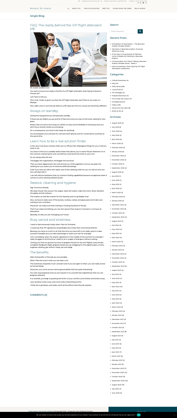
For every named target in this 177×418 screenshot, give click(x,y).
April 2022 (116, 303)
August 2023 (116, 270)
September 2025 (118, 168)
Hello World (139, 8)
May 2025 (115, 184)
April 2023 (116, 287)
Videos (114, 105)
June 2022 (116, 295)
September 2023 (118, 266)
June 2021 (115, 344)
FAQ (113, 83)
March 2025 (116, 192)
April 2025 (115, 188)
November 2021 (118, 323)
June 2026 (116, 131)
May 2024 (115, 233)
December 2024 (118, 205)
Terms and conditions (46, 411)
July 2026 (115, 127)
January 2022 (117, 315)
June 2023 (116, 278)
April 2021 (115, 352)
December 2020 (118, 368)
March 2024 (116, 242)
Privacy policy (33, 411)
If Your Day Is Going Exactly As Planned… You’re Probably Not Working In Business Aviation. (127, 56)
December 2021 (118, 319)
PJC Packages (117, 93)
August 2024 (116, 221)
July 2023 (115, 274)
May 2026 (115, 135)
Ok (139, 415)
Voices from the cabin (120, 108)
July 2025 (115, 176)
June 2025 (116, 180)
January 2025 (117, 201)
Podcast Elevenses (119, 96)
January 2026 (117, 152)
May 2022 (115, 299)
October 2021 (117, 327)
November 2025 (118, 160)
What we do (116, 111)
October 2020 (117, 377)
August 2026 (116, 123)
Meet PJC (106, 8)
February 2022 (117, 311)
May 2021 (115, 348)
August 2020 (116, 385)
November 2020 (118, 372)
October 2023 (117, 262)
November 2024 (118, 209)
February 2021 (117, 360)
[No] (174, 415)
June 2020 (116, 393)
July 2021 (115, 340)
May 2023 (115, 282)
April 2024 (116, 237)
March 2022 (116, 307)
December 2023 (118, 254)
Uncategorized (117, 102)
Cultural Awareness (119, 80)
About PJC (76, 8)
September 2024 (118, 217)
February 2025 (117, 197)
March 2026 (116, 143)
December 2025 (118, 156)
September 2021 (118, 332)
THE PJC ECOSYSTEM (91, 8)
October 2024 (117, 213)
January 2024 (117, 250)
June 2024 (116, 229)
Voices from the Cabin (122, 8)
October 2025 (117, 164)
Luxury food (116, 89)
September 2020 (118, 381)
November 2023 (118, 258)
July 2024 (115, 225)
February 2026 (117, 147)
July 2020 (115, 389)
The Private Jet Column (120, 99)
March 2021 (116, 356)
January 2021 (116, 364)
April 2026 (116, 139)
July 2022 (115, 291)
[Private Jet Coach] (40, 8)
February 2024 (117, 246)
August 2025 (116, 172)
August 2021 (116, 336)
